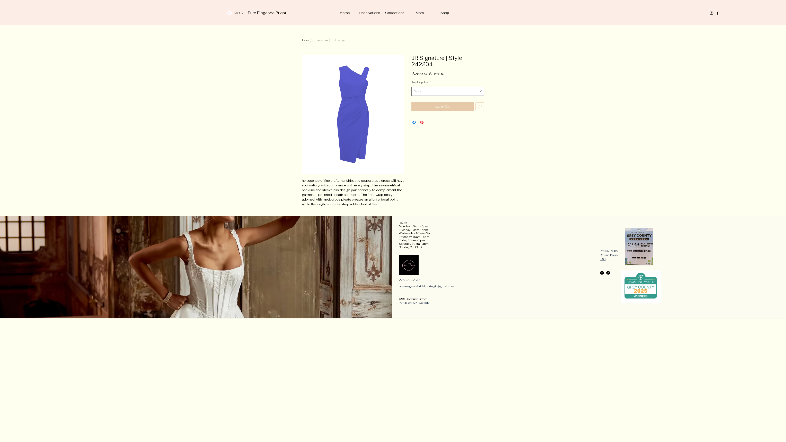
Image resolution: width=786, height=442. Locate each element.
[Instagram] (711, 13)
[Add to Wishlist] (479, 106)
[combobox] (447, 91)
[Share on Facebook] (414, 122)
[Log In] (229, 13)
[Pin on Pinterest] (421, 122)
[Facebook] (718, 13)
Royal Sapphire (421, 82)
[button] (394, 13)
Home (306, 40)
